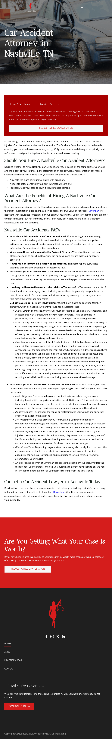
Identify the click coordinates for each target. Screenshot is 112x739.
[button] (82, 7)
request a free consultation (28, 569)
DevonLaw (94, 210)
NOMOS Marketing (56, 733)
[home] (31, 7)
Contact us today (19, 706)
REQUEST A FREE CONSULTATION (56, 128)
